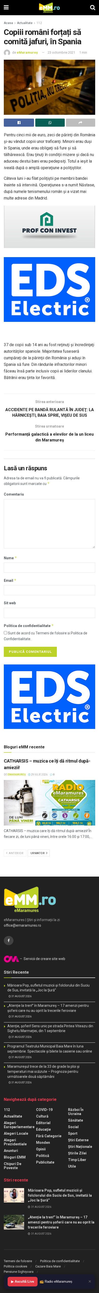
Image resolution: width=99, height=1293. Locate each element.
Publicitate (45, 1162)
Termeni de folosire (18, 1261)
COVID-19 (44, 1110)
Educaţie (43, 1129)
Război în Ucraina (76, 1112)
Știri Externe (78, 1140)
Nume (10, 557)
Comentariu (14, 494)
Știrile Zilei (77, 1153)
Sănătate (75, 1120)
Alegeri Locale (16, 1133)
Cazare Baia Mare (48, 1266)
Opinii (41, 1149)
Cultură (42, 1116)
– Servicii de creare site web (42, 959)
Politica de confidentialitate (29, 625)
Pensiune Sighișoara (19, 1272)
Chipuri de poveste (12, 1166)
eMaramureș (27, 52)
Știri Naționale (80, 1147)
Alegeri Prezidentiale (15, 1142)
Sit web (10, 603)
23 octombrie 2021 (61, 52)
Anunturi (11, 1151)
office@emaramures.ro (22, 925)
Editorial (43, 1123)
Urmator (38, 853)
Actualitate (24, 23)
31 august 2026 (21, 996)
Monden (43, 1143)
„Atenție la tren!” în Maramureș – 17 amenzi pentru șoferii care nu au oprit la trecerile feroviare (61, 1222)
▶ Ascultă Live (22, 1281)
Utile (72, 1166)
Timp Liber (77, 1160)
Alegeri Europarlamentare (19, 1125)
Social (73, 1127)
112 (39, 23)
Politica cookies (15, 1266)
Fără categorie (48, 1136)
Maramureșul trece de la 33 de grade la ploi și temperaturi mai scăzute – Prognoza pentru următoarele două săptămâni (43, 1071)
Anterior (16, 853)
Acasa (8, 23)
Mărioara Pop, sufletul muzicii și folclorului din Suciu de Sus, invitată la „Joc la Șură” (60, 1195)
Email (10, 580)
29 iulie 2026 (38, 774)
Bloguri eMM (15, 1157)
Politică (42, 1156)
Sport (72, 1133)
